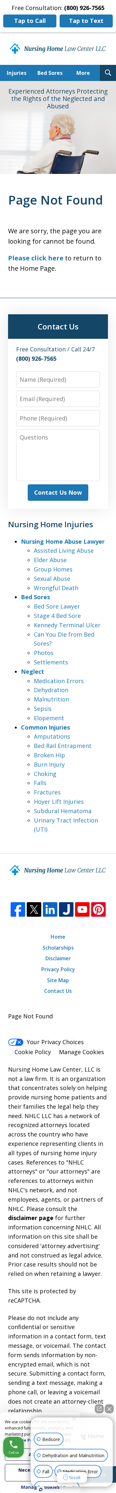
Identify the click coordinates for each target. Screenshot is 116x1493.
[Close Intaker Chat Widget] (109, 1408)
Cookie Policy (33, 1052)
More (83, 72)
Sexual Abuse (52, 578)
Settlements (51, 662)
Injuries (16, 72)
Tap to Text (86, 21)
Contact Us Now (58, 492)
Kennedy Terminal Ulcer (67, 625)
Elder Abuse (50, 560)
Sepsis (43, 708)
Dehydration (51, 690)
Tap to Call (30, 21)
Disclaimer (58, 958)
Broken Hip (49, 755)
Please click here (35, 258)
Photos (43, 653)
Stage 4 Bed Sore (57, 616)
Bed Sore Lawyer (57, 606)
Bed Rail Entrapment (63, 746)
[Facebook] (18, 909)
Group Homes (53, 569)
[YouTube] (82, 909)
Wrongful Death (56, 588)
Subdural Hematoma (63, 811)
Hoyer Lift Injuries (59, 801)
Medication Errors (59, 681)
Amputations (52, 736)
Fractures (47, 792)
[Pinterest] (98, 909)
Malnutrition (51, 699)
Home (58, 936)
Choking (45, 774)
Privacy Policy (58, 969)
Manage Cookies (81, 1052)
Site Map (58, 980)
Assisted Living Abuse (64, 550)
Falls (40, 783)
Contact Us (58, 990)
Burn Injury (49, 764)
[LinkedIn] (50, 909)
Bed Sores (50, 72)
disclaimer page (30, 1218)
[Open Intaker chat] (40, 1489)
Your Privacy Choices (55, 1042)
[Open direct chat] (99, 1408)
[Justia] (66, 909)
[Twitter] (34, 909)
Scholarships (58, 947)
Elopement (49, 718)
